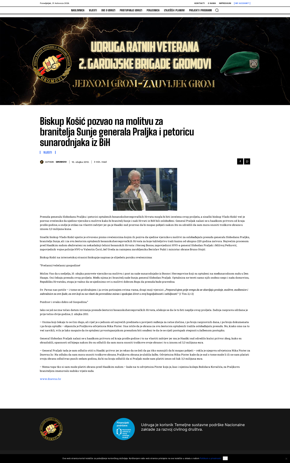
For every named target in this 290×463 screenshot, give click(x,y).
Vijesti (48, 152)
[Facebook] (240, 161)
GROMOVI (61, 162)
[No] (286, 458)
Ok (225, 458)
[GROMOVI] (42, 162)
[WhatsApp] (247, 161)
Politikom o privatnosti (210, 458)
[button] (217, 10)
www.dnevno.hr (50, 379)
